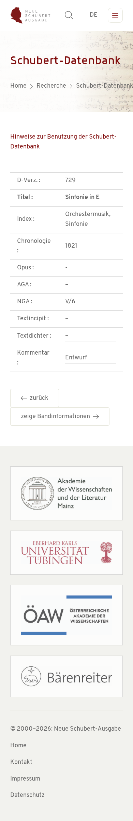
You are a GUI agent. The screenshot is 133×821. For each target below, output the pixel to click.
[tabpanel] (66, 71)
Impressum (25, 779)
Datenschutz (27, 795)
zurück (37, 398)
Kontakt (21, 763)
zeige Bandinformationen (57, 417)
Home (18, 746)
